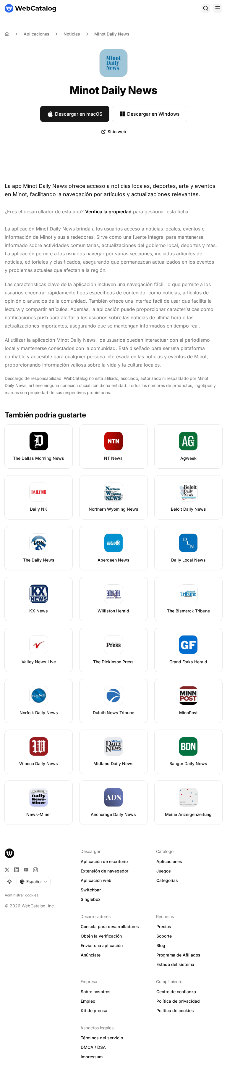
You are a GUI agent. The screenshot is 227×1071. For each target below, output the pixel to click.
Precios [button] (163, 926)
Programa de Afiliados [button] (178, 954)
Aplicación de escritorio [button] (104, 861)
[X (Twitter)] (7, 869)
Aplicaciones (36, 33)
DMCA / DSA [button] (93, 1047)
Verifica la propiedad (108, 211)
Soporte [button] (164, 935)
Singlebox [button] (90, 899)
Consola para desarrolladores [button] (110, 926)
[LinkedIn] (16, 869)
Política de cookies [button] (175, 1010)
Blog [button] (160, 945)
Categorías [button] (167, 880)
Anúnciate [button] (90, 954)
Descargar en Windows (153, 114)
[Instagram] (35, 869)
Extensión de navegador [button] (104, 870)
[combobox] (34, 881)
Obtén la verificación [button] (101, 935)
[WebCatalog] (9, 853)
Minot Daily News (111, 33)
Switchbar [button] (91, 889)
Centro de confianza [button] (176, 991)
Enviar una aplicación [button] (102, 945)
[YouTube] (26, 869)
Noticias (72, 33)
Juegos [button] (163, 870)
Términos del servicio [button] (102, 1037)
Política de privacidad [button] (178, 1001)
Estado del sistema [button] (175, 964)
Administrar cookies (21, 895)
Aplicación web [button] (96, 880)
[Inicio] (30, 8)
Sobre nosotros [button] (96, 991)
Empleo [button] (88, 1001)
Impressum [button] (92, 1056)
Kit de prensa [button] (94, 1010)
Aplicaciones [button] (169, 861)
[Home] (7, 34)
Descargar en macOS (78, 114)
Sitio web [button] (117, 131)
